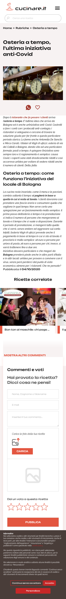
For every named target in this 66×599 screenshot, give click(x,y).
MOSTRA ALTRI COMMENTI (25, 355)
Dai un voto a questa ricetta (27, 499)
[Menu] (57, 8)
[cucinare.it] (26, 6)
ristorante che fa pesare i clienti (30, 117)
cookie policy (37, 546)
